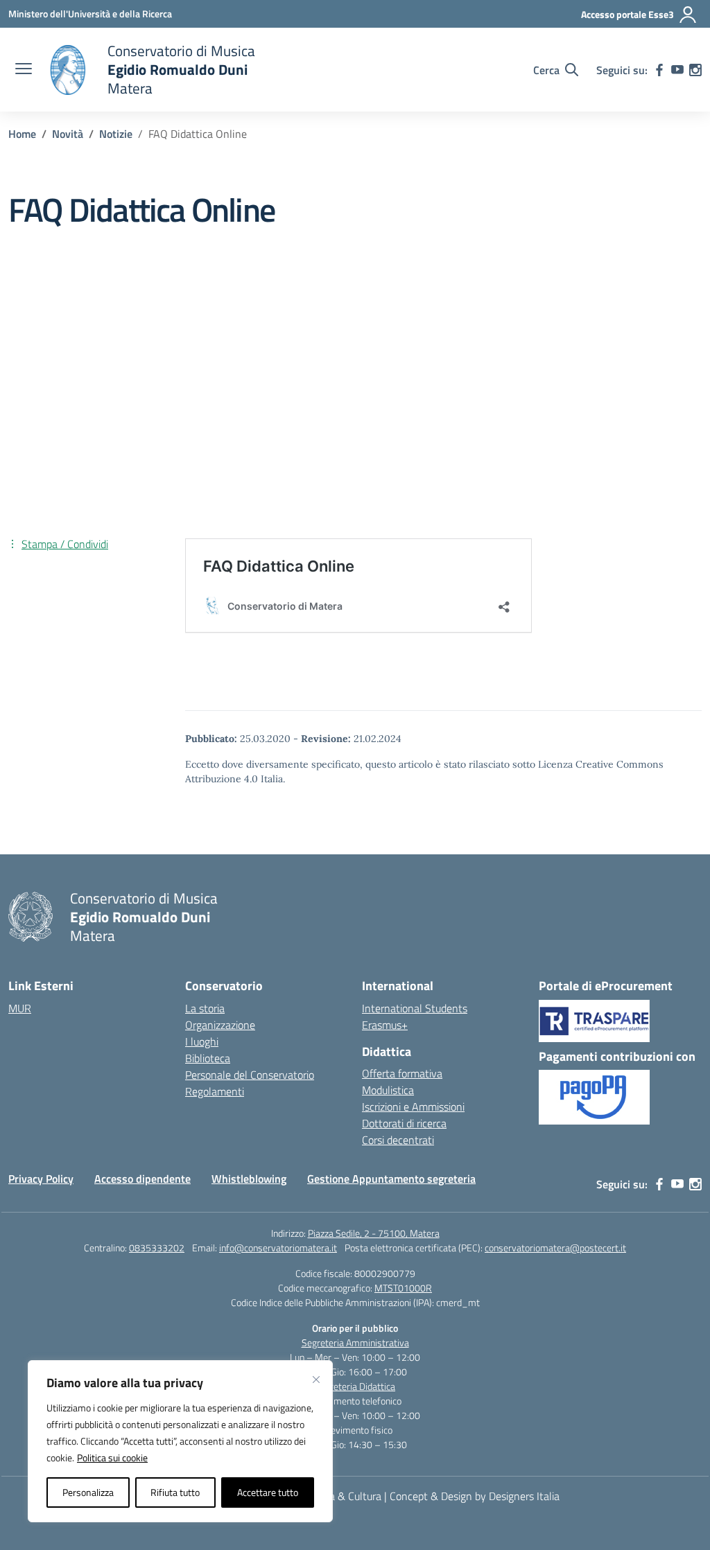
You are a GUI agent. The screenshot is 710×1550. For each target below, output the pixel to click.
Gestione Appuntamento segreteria (391, 1178)
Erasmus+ (385, 1024)
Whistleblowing (248, 1178)
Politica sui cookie (112, 1457)
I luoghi (201, 1041)
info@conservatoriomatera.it (278, 1247)
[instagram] (695, 70)
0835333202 (156, 1247)
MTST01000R (403, 1287)
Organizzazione (220, 1024)
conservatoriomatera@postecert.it (555, 1247)
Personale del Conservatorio (249, 1074)
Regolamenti (214, 1091)
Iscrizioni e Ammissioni (413, 1106)
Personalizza (88, 1492)
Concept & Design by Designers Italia (475, 1496)
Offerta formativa (402, 1073)
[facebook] (659, 70)
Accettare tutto (267, 1492)
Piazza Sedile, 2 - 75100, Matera (374, 1233)
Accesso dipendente (142, 1178)
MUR (19, 1008)
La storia (205, 1008)
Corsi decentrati (398, 1139)
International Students (414, 1008)
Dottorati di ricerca (404, 1123)
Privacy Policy (40, 1178)
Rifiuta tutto (175, 1492)
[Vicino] (316, 1379)
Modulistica (388, 1090)
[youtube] (677, 70)
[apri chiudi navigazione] (23, 70)
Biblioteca (207, 1058)
